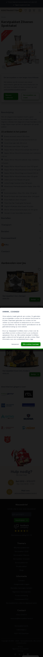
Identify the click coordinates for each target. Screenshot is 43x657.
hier (32, 339)
